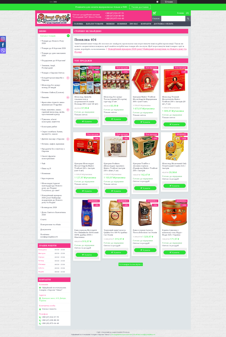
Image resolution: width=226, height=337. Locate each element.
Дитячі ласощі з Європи (53, 139)
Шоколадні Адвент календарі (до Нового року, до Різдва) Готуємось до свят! (52, 187)
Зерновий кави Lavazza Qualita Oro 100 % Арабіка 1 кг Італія (115, 232)
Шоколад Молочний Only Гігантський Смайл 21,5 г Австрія (174, 165)
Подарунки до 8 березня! (53, 60)
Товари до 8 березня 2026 (54, 48)
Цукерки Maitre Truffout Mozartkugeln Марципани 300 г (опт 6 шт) (145, 99)
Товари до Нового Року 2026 (53, 42)
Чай (43, 163)
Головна (78, 24)
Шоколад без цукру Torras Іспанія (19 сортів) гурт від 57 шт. (115, 99)
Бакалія (45, 97)
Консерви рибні (49, 126)
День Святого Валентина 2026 (54, 213)
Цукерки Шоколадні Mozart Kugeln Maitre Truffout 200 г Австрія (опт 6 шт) (84, 167)
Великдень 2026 (49, 207)
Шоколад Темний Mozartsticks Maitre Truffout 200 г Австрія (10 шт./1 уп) (173, 100)
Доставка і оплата (163, 24)
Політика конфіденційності (49, 235)
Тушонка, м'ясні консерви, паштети (51, 120)
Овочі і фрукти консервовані (48, 157)
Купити (88, 121)
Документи (45, 229)
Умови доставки (140, 7)
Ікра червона (48, 178)
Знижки (110, 24)
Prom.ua (126, 332)
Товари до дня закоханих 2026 (54, 54)
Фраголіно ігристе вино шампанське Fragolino (53, 103)
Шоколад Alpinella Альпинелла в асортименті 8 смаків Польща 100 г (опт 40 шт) (86, 100)
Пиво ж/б (46, 168)
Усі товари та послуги (129, 264)
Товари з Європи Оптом (53, 73)
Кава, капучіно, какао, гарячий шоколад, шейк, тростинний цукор (53, 112)
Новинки (122, 24)
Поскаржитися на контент (121, 334)
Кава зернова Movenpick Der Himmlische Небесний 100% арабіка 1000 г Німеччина (86, 233)
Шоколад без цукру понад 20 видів (51, 86)
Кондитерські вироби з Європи (53, 79)
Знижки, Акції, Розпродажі (48, 66)
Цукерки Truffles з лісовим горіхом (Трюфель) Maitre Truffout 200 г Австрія (145, 167)
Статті (43, 219)
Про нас (134, 24)
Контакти (146, 24)
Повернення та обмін (50, 224)
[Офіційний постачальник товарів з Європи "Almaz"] (54, 18)
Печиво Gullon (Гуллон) (53, 92)
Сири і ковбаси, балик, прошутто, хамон (52, 132)
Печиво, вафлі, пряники (53, 144)
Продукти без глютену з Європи (53, 150)
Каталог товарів (94, 24)
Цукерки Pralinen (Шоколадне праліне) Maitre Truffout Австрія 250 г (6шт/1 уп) (114, 167)
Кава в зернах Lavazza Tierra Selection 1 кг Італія (145, 231)
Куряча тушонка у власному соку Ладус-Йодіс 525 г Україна (172, 232)
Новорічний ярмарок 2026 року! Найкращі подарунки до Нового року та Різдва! (52, 199)
